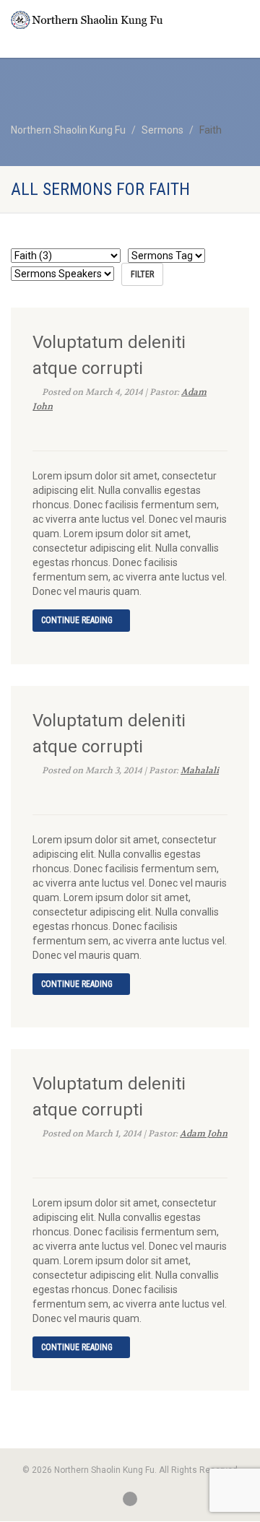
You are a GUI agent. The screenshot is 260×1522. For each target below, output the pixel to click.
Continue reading (78, 620)
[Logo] (86, 20)
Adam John (204, 1133)
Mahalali (200, 770)
